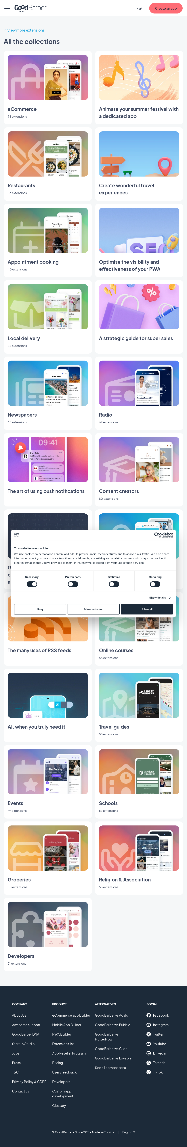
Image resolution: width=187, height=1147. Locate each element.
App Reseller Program (69, 1053)
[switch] (73, 584)
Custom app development (62, 1093)
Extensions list (63, 1044)
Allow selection (93, 609)
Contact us (20, 1091)
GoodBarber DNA (25, 1034)
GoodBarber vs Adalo (111, 1015)
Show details (157, 597)
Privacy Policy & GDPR (29, 1082)
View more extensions (26, 30)
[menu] (7, 8)
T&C (15, 1072)
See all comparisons (110, 1067)
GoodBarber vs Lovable (113, 1058)
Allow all (147, 609)
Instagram (161, 1025)
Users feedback (64, 1072)
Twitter (158, 1034)
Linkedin (159, 1053)
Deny (40, 609)
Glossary (59, 1105)
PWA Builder (61, 1034)
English (127, 1132)
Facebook (161, 1015)
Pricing (57, 1063)
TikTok (158, 1072)
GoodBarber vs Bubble (112, 1025)
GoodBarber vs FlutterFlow (107, 1036)
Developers (61, 1082)
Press (16, 1063)
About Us (19, 1015)
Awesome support (26, 1025)
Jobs (15, 1053)
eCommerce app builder (71, 1015)
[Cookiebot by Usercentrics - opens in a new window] (157, 535)
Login (139, 8)
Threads (159, 1063)
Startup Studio (23, 1044)
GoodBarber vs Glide (111, 1049)
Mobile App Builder (66, 1025)
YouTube (159, 1044)
